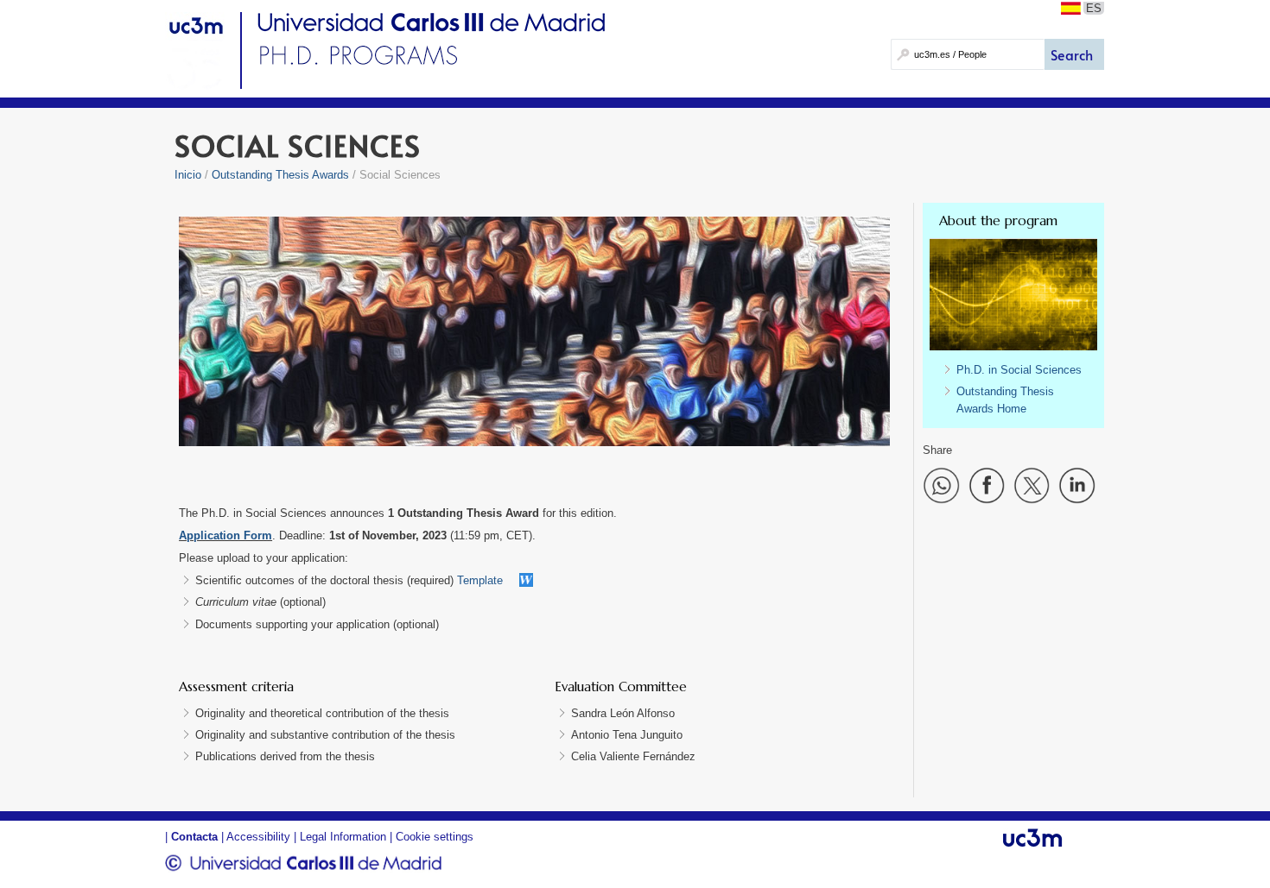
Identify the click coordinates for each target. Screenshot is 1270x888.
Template (480, 580)
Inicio (188, 174)
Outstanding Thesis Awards (280, 174)
